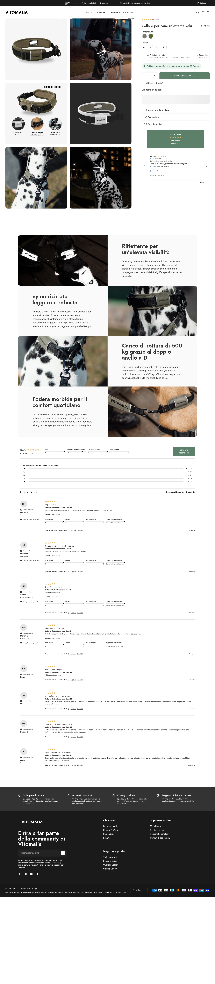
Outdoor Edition (110, 865)
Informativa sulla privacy (31, 892)
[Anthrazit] (144, 36)
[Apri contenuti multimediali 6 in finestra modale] (101, 178)
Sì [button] (68, 530)
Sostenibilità (109, 834)
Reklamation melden (159, 834)
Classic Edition (110, 869)
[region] (176, 165)
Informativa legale (91, 892)
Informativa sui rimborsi (13, 892)
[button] (176, 19)
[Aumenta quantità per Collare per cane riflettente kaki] (155, 75)
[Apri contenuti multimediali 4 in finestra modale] (101, 114)
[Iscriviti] (63, 853)
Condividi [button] (80, 530)
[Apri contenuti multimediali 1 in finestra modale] (36, 49)
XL (164, 47)
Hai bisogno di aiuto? (154, 83)
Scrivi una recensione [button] (184, 451)
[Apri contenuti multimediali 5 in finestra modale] (36, 178)
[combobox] (203, 3)
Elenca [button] (23, 492)
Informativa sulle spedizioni (73, 892)
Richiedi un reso (157, 830)
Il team (106, 838)
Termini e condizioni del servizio (52, 892)
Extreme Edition (110, 861)
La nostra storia (110, 826)
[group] (32, 450)
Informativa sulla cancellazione (115, 892)
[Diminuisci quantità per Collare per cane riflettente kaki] (144, 75)
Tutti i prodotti (110, 857)
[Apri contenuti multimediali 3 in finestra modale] (36, 114)
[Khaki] (151, 36)
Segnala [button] (73, 530)
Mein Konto (155, 826)
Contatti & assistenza (160, 838)
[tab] (175, 492)
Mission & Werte (110, 830)
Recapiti (100, 892)
